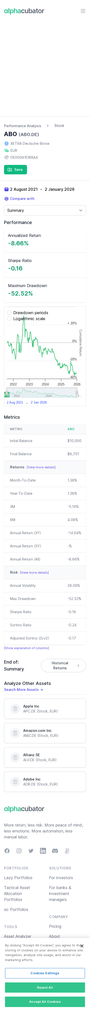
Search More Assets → (23, 689)
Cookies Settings (44, 973)
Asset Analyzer (17, 936)
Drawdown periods (30, 312)
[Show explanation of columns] (26, 648)
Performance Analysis (22, 126)
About (54, 936)
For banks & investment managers (60, 893)
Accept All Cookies (44, 1002)
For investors (61, 877)
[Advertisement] (45, 69)
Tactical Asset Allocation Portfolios (17, 893)
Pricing (55, 926)
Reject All (45, 987)
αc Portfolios (16, 909)
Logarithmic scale (29, 318)
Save (18, 169)
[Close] (82, 945)
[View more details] (41, 467)
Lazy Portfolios (18, 877)
